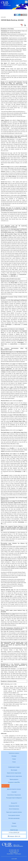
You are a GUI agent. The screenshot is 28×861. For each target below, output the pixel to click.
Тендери (14, 823)
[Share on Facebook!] (15, 14)
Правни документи (14, 779)
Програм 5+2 (14, 803)
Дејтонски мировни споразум (14, 789)
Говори (14, 761)
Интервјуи (14, 756)
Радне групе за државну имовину (14, 812)
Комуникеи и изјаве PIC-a (14, 782)
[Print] (24, 14)
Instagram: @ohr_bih (14, 836)
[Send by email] (26, 14)
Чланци (14, 759)
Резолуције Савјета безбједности (14, 797)
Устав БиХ (14, 792)
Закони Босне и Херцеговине (14, 794)
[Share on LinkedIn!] (19, 14)
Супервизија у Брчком (14, 806)
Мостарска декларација (14, 818)
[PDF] (22, 14)
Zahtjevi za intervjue (5, 786)
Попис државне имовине (14, 815)
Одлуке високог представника (14, 773)
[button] (26, 2)
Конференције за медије (14, 767)
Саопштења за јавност (14, 753)
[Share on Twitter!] (17, 14)
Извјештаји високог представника (14, 776)
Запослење (14, 826)
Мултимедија (14, 770)
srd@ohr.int (15, 852)
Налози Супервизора (14, 808)
